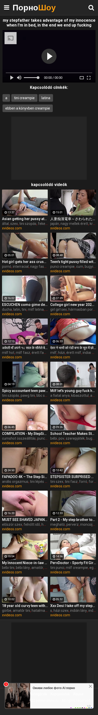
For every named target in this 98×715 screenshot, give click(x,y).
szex (14, 224)
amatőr (37, 568)
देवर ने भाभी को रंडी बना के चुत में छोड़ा (73, 348)
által (5, 224)
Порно (25, 7)
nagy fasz (38, 266)
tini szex (56, 482)
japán (54, 224)
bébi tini (8, 568)
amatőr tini (21, 610)
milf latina (36, 309)
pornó (6, 266)
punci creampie (62, 266)
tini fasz (71, 482)
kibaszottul (80, 395)
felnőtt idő (32, 524)
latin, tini (19, 309)
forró (83, 482)
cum (79, 266)
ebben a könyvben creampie (27, 108)
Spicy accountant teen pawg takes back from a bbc (25, 391)
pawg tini (28, 395)
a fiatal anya (60, 395)
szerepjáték (75, 438)
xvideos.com (12, 228)
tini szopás (27, 224)
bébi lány (23, 568)
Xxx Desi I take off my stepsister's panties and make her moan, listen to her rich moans (73, 606)
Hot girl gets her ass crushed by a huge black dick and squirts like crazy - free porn (25, 262)
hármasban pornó (82, 309)
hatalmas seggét (45, 610)
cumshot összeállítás (19, 438)
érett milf (73, 353)
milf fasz (23, 353)
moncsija (87, 524)
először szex (12, 524)
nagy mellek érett (74, 224)
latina (45, 98)
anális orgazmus (15, 482)
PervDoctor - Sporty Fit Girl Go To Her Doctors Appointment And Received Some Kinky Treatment (73, 563)
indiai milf (90, 353)
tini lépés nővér (42, 482)
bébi (53, 438)
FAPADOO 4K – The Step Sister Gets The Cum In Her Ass (25, 477)
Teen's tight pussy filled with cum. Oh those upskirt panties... (73, 262)
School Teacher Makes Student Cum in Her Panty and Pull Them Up (73, 434)
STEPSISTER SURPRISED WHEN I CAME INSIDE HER (73, 477)
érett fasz (39, 353)
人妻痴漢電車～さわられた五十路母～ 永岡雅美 (73, 219)
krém (94, 224)
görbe (6, 610)
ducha (7, 309)
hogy (45, 524)
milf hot (8, 353)
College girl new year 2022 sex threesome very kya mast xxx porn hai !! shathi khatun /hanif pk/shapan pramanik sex (73, 305)
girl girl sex (58, 309)
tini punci (57, 568)
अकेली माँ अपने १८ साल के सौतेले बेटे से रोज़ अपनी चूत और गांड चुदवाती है (25, 348)
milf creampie (77, 568)
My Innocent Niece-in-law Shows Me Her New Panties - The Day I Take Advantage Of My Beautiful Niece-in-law (25, 563)
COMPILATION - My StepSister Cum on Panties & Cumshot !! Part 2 (25, 434)
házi (61, 353)
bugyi (89, 266)
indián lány (78, 610)
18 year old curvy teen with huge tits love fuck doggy (25, 606)
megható (57, 524)
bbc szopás (45, 395)
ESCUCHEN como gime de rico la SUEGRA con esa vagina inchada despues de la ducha (25, 305)
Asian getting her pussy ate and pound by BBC (25, 219)
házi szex (61, 610)
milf (53, 353)
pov (61, 438)
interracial (21, 266)
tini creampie (24, 98)
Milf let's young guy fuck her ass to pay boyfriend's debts (73, 391)
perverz (72, 524)
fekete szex (47, 224)
